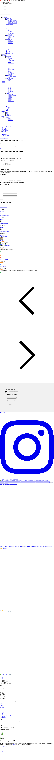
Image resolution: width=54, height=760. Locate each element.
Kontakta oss (2, 148)
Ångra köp (4, 717)
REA (3, 712)
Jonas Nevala (7, 245)
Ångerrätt (1, 751)
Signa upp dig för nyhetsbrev (12, 391)
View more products (3, 236)
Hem (1, 138)
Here (14, 744)
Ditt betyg (2, 184)
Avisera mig (12, 160)
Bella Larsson (7, 259)
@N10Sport (3, 412)
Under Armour (4, 711)
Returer (1, 705)
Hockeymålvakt (5, 138)
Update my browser (3, 746)
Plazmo (4, 266)
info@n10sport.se (3, 703)
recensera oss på (2, 244)
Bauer (3, 710)
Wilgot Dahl (7, 253)
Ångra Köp (2, 707)
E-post (11, 396)
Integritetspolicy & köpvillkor (7, 715)
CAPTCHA (12, 402)
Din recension (2, 192)
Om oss (3, 713)
